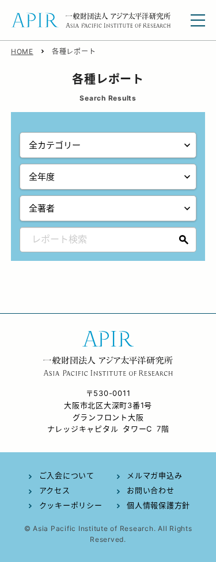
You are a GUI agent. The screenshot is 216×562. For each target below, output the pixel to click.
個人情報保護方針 (158, 505)
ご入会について (66, 475)
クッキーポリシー (71, 505)
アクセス (54, 490)
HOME (22, 51)
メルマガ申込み (154, 475)
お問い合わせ (151, 490)
